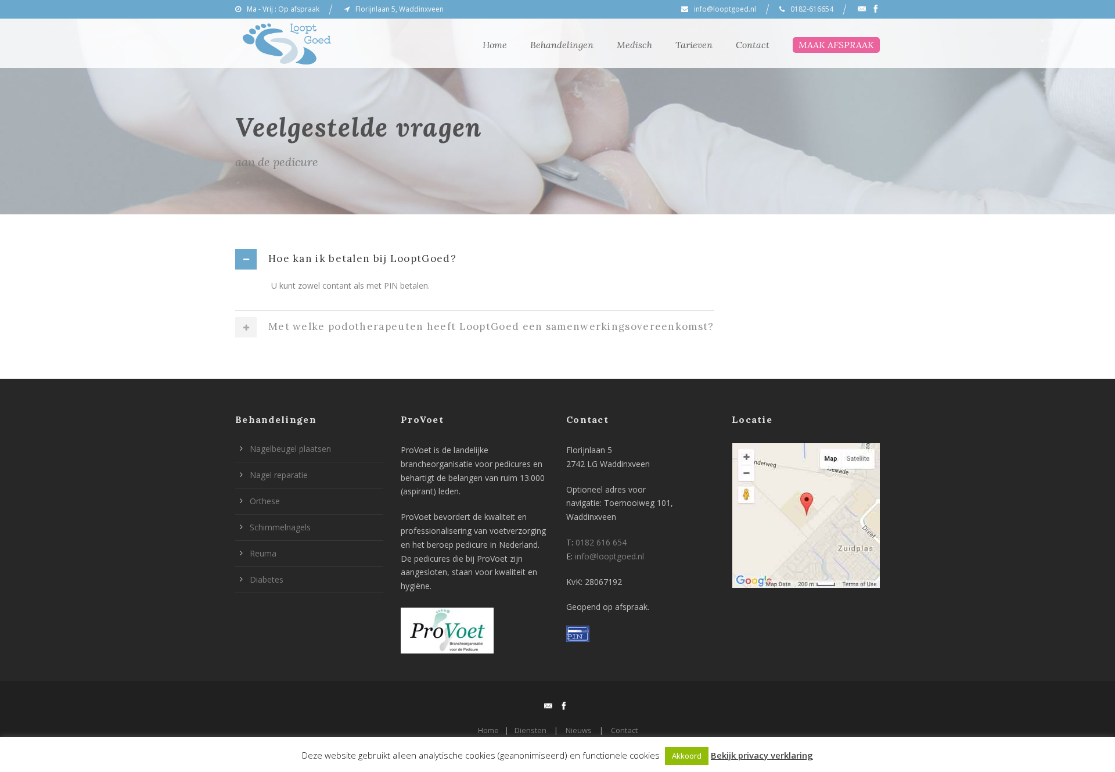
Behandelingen (562, 45)
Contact (752, 45)
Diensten (530, 730)
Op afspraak (298, 9)
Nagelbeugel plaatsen (290, 448)
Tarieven (694, 45)
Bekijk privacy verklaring (762, 755)
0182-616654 (811, 9)
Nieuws (579, 730)
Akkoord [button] (687, 756)
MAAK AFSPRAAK (836, 45)
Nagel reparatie (279, 474)
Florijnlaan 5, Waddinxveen (399, 9)
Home (495, 45)
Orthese (265, 501)
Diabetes (266, 579)
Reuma (263, 553)
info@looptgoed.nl (725, 9)
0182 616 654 (601, 542)
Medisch (634, 45)
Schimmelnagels (280, 527)
